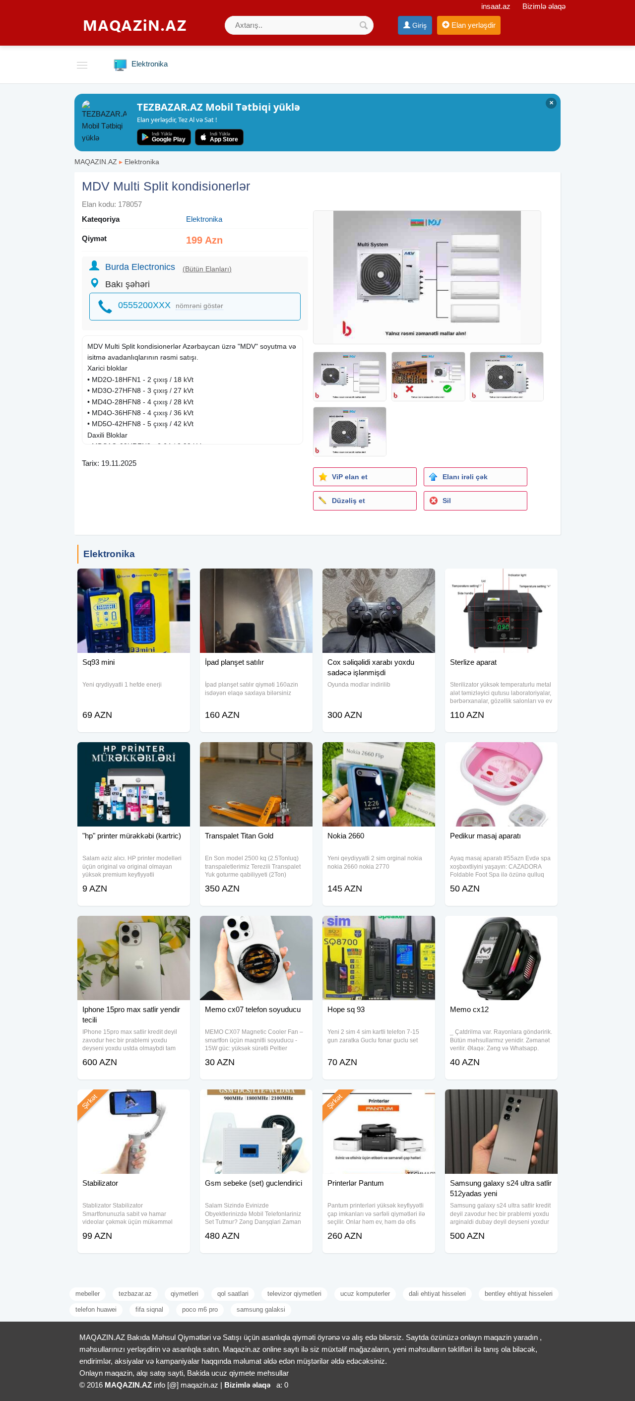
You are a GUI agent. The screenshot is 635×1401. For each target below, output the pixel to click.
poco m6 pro (200, 1309)
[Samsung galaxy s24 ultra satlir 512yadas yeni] (501, 1101)
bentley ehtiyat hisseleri (519, 1293)
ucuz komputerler (365, 1293)
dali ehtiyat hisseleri (437, 1293)
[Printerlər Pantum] (378, 1101)
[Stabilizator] (133, 1101)
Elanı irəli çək (465, 477)
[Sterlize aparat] (501, 581)
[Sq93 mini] (133, 581)
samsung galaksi (261, 1309)
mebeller (87, 1293)
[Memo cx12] (501, 928)
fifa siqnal (149, 1309)
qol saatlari (233, 1293)
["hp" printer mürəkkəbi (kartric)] (133, 754)
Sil (447, 501)
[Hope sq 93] (378, 928)
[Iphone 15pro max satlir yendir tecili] (133, 928)
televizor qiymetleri (294, 1293)
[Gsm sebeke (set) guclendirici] (256, 1101)
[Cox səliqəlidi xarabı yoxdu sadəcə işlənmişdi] (378, 581)
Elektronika (142, 162)
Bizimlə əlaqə (544, 6)
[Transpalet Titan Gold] (256, 754)
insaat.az (495, 6)
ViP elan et (350, 477)
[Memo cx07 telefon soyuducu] (256, 928)
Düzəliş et (348, 501)
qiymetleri (184, 1293)
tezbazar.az (135, 1293)
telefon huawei (96, 1309)
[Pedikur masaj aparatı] (501, 754)
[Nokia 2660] (378, 754)
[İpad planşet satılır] (256, 581)
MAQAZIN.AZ (95, 162)
